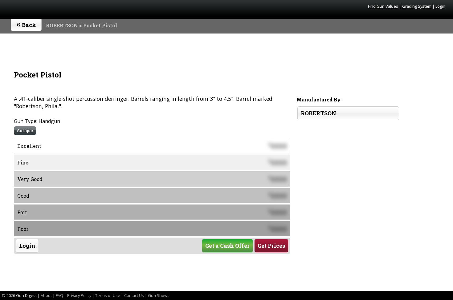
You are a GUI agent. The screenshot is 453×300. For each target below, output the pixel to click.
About (46, 295)
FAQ (59, 295)
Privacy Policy (79, 295)
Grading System (416, 6)
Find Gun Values (383, 6)
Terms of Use (107, 295)
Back (26, 24)
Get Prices (271, 245)
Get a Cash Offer (227, 245)
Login (440, 6)
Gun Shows (158, 295)
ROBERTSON (62, 25)
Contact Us (134, 295)
